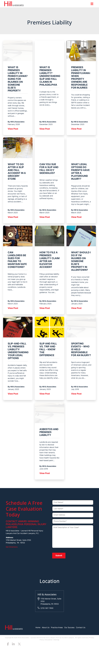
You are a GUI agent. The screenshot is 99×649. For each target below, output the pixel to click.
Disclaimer (48, 640)
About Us (45, 627)
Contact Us (80, 627)
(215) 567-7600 (47, 608)
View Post (13, 129)
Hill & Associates (47, 594)
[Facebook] (8, 645)
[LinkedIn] (13, 645)
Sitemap (56, 640)
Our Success (69, 627)
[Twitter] (19, 645)
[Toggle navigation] (92, 3)
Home (37, 627)
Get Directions (11, 547)
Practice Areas (57, 627)
